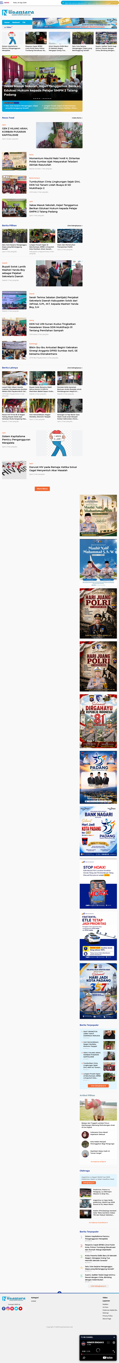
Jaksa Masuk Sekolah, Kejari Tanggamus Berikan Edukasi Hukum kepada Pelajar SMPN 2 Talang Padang (53, 208)
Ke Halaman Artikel (98, 1162)
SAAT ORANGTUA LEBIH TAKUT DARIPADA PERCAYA (91, 1034)
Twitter (17, 1311)
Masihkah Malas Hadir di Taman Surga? (100, 1152)
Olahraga (85, 1170)
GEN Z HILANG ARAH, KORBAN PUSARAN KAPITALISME (92, 1055)
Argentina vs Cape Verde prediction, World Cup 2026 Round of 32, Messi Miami (104, 1202)
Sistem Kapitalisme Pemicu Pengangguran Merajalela (97, 1237)
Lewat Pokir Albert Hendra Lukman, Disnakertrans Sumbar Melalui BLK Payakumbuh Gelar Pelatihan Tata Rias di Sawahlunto (14, 389)
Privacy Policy (107, 1316)
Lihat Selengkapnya (74, 225)
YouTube (22, 1311)
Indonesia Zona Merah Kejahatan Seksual (99, 1133)
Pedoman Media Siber (110, 1310)
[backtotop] (59, 1293)
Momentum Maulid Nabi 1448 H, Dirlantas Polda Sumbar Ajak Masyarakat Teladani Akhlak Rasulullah (54, 161)
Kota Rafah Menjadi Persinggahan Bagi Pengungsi (102, 1143)
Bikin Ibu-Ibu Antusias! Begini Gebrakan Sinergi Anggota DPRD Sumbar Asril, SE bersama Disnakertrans (53, 350)
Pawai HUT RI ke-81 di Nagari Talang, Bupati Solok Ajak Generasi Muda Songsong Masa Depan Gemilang (14, 417)
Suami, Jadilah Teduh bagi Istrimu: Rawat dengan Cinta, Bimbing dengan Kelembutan (100, 1277)
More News (42, 489)
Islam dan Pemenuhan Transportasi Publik (80, 2)
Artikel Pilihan (87, 1095)
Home (6, 3)
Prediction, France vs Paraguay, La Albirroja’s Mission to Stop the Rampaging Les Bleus (102, 1192)
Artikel (33, 1301)
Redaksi (105, 1304)
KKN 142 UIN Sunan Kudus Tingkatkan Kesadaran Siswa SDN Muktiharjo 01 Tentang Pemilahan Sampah (52, 327)
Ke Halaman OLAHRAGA (98, 1222)
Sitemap (106, 1313)
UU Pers (105, 1307)
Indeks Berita (76, 118)
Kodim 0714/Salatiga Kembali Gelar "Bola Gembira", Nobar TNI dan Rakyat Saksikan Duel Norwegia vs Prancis (104, 1213)
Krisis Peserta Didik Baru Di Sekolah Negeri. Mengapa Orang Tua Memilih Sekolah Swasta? (59, 48)
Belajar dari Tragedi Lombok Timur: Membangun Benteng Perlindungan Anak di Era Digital (98, 1125)
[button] (34, 98)
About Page (25, 1309)
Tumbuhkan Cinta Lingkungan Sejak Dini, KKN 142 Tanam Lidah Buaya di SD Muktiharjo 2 (54, 185)
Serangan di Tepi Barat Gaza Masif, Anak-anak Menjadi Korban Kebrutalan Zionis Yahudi (68, 417)
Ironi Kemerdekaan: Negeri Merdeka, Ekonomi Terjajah (40, 416)
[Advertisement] (59, 1346)
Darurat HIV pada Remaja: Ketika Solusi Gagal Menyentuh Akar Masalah (53, 469)
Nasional (16, 22)
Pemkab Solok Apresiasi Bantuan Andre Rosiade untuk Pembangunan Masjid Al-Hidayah (69, 389)
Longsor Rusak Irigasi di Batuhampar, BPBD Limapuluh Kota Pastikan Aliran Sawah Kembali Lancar (41, 90)
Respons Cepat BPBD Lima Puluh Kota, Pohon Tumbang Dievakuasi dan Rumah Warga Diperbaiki (35, 48)
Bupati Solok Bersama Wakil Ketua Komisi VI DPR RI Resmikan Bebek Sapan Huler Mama (41, 389)
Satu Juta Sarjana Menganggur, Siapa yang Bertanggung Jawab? (82, 48)
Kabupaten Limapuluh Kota (13, 83)
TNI (23, 22)
